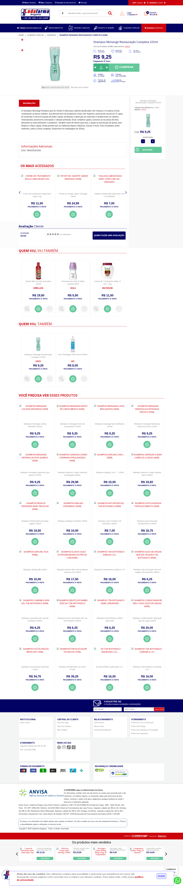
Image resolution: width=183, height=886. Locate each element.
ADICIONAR (45, 858)
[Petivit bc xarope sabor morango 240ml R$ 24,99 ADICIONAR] (64, 859)
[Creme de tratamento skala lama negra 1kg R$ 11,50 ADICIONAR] (27, 859)
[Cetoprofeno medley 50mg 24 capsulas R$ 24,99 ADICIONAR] (137, 859)
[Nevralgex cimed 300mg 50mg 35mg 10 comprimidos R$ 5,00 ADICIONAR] (100, 859)
